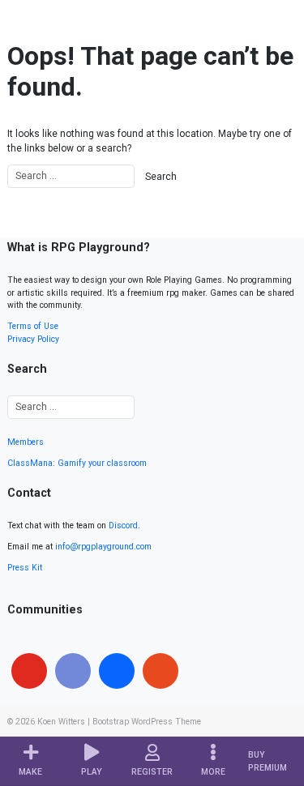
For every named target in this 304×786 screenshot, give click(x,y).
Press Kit (24, 567)
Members (25, 442)
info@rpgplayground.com (103, 546)
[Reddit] (160, 671)
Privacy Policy (33, 339)
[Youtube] (29, 671)
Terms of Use (32, 326)
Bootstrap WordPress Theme (146, 721)
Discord (123, 525)
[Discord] (73, 671)
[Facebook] (117, 671)
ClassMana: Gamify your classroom (77, 463)
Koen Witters (61, 721)
